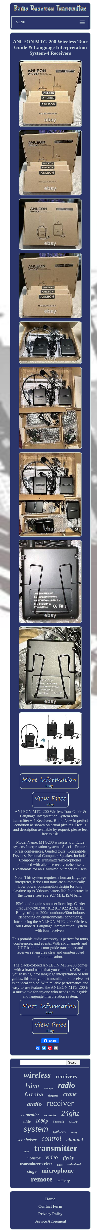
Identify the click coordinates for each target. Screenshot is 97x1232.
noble (27, 1122)
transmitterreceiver (36, 1164)
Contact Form (50, 1206)
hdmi (32, 1086)
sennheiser (27, 1139)
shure (73, 1122)
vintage (48, 1088)
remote (41, 1179)
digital (53, 1095)
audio (34, 1104)
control (51, 1138)
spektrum (59, 1131)
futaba (33, 1095)
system (35, 1129)
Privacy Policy (50, 1214)
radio (66, 1085)
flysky (68, 1157)
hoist (59, 1164)
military (63, 1181)
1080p (42, 1121)
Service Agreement (50, 1221)
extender (50, 1115)
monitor (34, 1158)
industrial (74, 1164)
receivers (66, 1076)
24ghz (70, 1113)
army (74, 1132)
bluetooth (58, 1122)
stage (32, 1171)
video (52, 1157)
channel (74, 1139)
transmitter (56, 1148)
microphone (58, 1170)
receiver (60, 1103)
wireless (37, 1075)
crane (70, 1094)
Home (50, 1199)
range (26, 1151)
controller (30, 1114)
